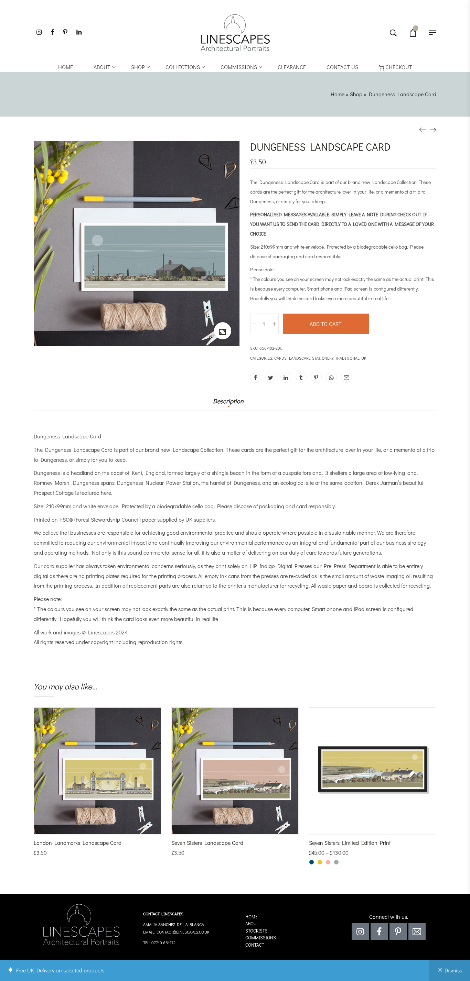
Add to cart (326, 323)
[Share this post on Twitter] (270, 377)
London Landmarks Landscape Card (77, 842)
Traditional (347, 358)
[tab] (228, 404)
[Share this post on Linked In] (285, 377)
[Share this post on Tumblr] (301, 377)
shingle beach (228, 472)
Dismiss (453, 970)
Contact (254, 945)
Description (228, 401)
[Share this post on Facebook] (255, 377)
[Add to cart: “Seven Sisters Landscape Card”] (225, 827)
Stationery (322, 358)
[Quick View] (106, 827)
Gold (320, 862)
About (252, 923)
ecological (292, 482)
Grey (336, 862)
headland (82, 472)
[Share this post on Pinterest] (316, 377)
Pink (328, 862)
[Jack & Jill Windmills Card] (432, 129)
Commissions (260, 937)
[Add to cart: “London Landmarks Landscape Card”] (88, 827)
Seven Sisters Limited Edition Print (350, 842)
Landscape (299, 358)
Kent (137, 472)
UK (363, 358)
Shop (356, 94)
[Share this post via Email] (346, 377)
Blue (311, 862)
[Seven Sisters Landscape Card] (422, 129)
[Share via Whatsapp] (331, 377)
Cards (280, 358)
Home (337, 94)
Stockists (256, 931)
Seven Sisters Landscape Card (207, 842)
